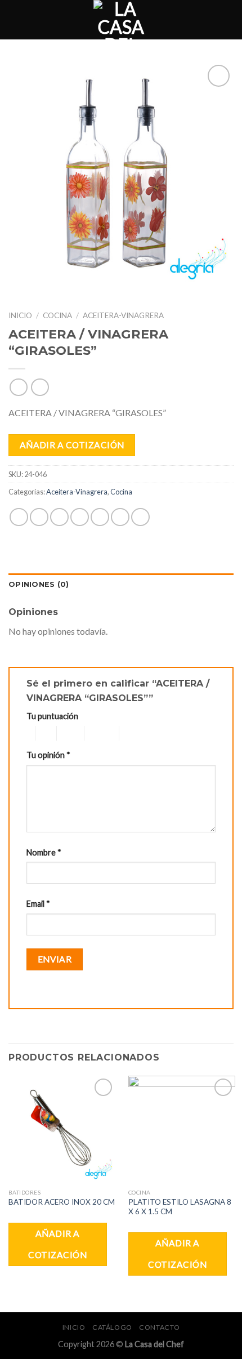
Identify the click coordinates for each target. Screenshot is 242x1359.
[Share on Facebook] (39, 517)
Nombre (43, 852)
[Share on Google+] (120, 517)
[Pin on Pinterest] (100, 517)
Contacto (159, 1327)
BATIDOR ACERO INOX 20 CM (61, 1201)
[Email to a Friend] (79, 517)
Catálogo (112, 1327)
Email (38, 903)
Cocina (57, 315)
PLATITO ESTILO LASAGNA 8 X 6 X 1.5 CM (179, 1207)
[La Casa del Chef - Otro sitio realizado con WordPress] (121, 19)
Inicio (20, 315)
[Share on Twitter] (59, 517)
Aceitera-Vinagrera (123, 315)
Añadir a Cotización (72, 445)
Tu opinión (48, 755)
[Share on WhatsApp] (19, 517)
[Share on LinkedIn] (140, 517)
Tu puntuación (52, 716)
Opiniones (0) (38, 584)
